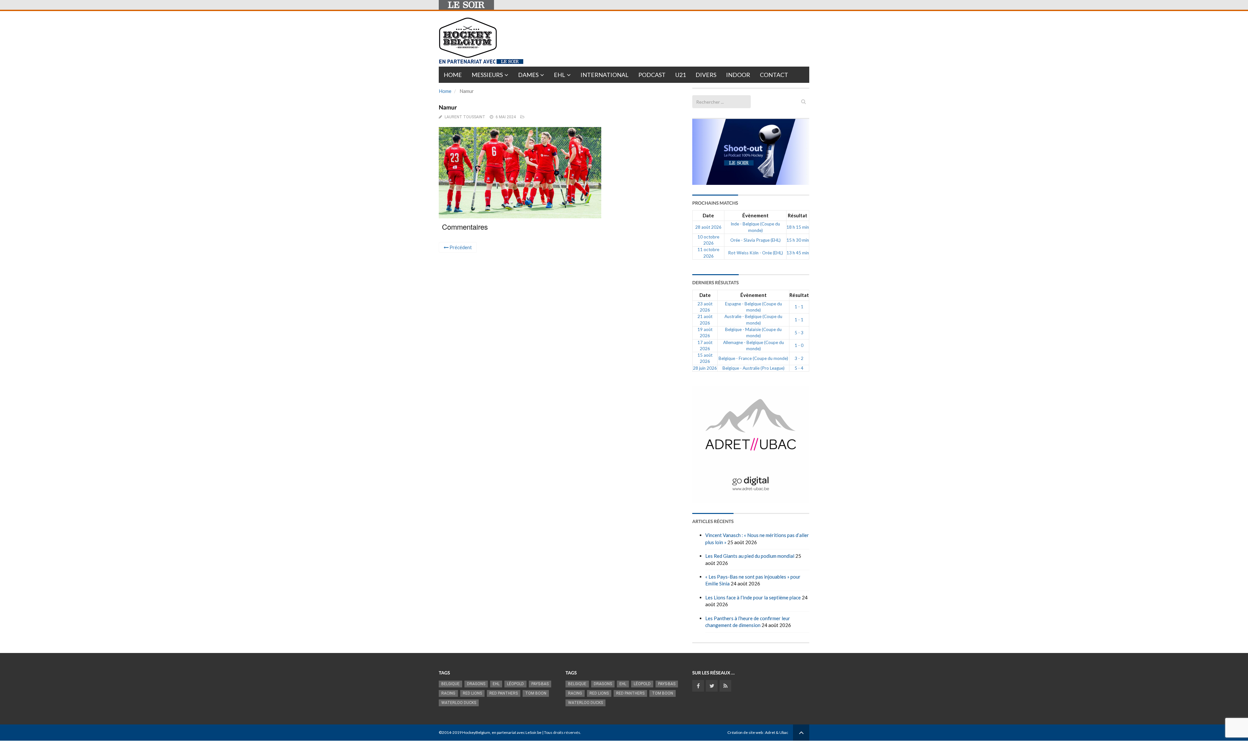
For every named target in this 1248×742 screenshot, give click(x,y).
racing (448, 693)
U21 (680, 74)
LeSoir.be (533, 732)
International (604, 74)
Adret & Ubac (776, 732)
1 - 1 (799, 306)
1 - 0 (799, 345)
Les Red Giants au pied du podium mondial (749, 556)
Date (708, 215)
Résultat (797, 215)
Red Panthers (503, 693)
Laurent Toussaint (465, 117)
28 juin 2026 (705, 368)
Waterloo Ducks (458, 702)
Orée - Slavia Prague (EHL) (755, 240)
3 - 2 (799, 358)
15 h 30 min (797, 240)
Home (453, 74)
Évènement (755, 215)
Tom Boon (535, 693)
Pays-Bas (540, 684)
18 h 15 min (797, 227)
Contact (774, 74)
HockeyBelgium (476, 732)
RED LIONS (472, 693)
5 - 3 (799, 332)
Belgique (450, 684)
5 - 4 (799, 368)
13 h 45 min (797, 252)
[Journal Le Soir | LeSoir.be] (466, 5)
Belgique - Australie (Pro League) (753, 368)
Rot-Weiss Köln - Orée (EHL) (755, 252)
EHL (559, 74)
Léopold (515, 684)
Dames (528, 74)
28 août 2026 (708, 227)
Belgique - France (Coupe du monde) (753, 358)
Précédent (460, 247)
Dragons (476, 684)
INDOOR (738, 74)
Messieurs (487, 74)
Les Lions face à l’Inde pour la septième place (753, 597)
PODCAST (652, 74)
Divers (706, 74)
